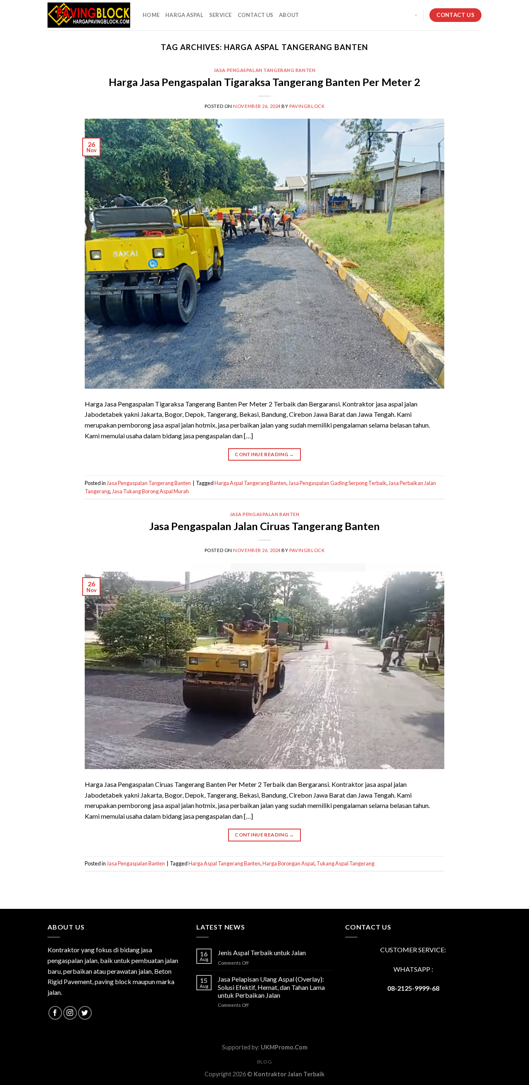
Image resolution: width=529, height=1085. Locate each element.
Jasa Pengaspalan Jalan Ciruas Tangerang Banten (264, 526)
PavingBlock (306, 106)
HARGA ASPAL (184, 15)
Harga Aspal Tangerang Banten (250, 483)
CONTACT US (256, 15)
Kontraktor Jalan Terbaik (289, 1074)
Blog (264, 1062)
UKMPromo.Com (284, 1047)
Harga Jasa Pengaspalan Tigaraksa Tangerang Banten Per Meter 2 (264, 82)
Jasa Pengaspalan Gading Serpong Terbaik (337, 483)
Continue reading (264, 454)
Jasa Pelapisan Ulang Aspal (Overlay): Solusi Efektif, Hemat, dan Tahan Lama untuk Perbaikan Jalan (271, 987)
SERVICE (220, 15)
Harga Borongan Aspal (288, 863)
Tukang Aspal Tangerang (345, 863)
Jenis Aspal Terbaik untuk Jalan (262, 952)
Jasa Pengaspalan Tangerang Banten (264, 70)
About (289, 15)
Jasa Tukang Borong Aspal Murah (150, 491)
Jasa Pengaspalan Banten (265, 514)
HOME (151, 15)
